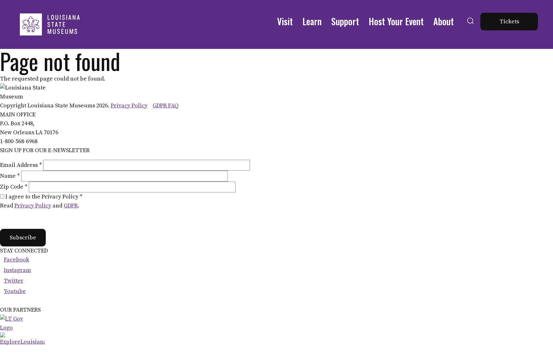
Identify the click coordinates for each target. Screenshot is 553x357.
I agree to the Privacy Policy (44, 196)
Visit (285, 21)
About (443, 21)
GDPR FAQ (166, 105)
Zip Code (14, 186)
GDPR (71, 205)
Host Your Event (396, 21)
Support (345, 21)
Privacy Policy (129, 105)
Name (10, 176)
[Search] (470, 28)
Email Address (21, 165)
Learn (312, 21)
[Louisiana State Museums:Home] (50, 24)
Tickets (509, 21)
